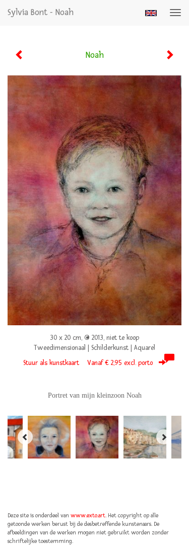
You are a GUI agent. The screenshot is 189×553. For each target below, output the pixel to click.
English (151, 13)
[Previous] (25, 436)
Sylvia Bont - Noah (41, 12)
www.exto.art (88, 515)
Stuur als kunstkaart (88, 363)
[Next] (163, 436)
